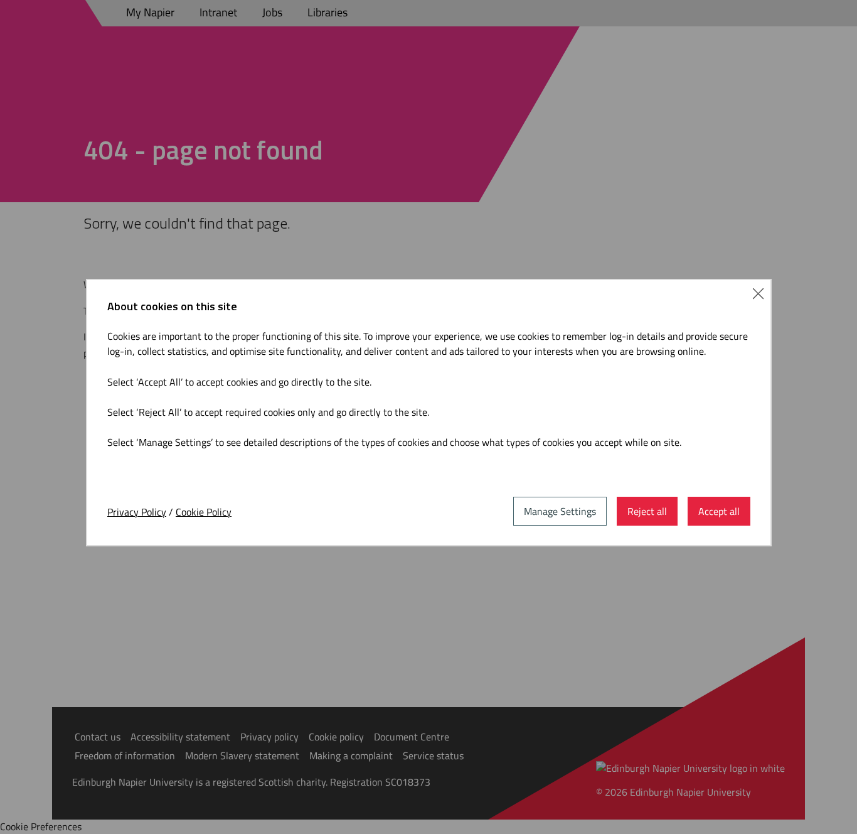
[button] (758, 292)
